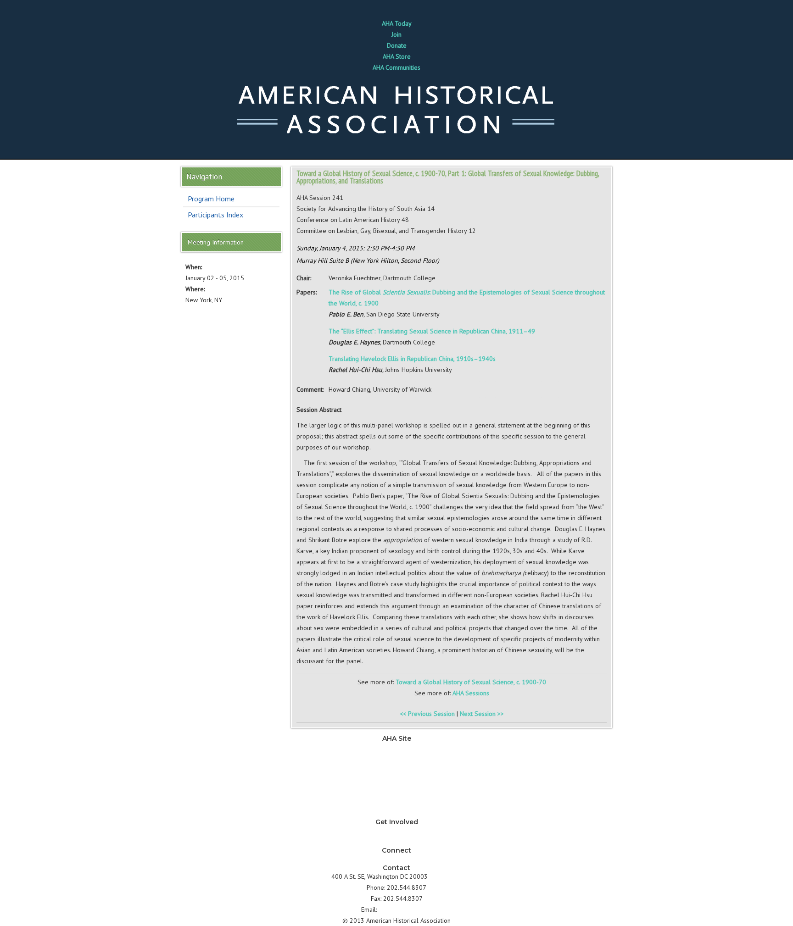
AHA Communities (396, 67)
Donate (397, 45)
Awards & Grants (396, 802)
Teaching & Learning (396, 758)
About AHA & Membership (396, 813)
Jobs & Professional (396, 769)
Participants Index (215, 214)
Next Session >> (482, 714)
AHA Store (397, 56)
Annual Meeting (396, 791)
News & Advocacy (396, 747)
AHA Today (397, 23)
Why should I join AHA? (396, 830)
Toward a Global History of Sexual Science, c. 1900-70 (471, 682)
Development (396, 780)
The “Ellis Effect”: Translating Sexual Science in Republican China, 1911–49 (432, 331)
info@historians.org (405, 909)
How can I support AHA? (396, 841)
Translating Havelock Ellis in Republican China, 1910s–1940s (412, 359)
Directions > (446, 876)
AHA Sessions (470, 693)
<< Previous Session (427, 714)
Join (396, 34)
